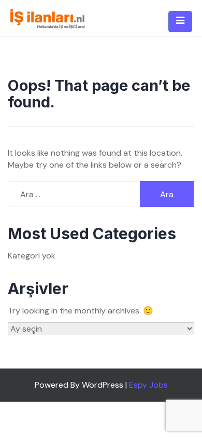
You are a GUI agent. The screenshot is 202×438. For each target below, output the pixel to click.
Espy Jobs (148, 384)
